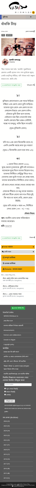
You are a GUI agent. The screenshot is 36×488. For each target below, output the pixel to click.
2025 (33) (7, 426)
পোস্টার (8, 395)
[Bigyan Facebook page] (20, 12)
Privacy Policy (26, 484)
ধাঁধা (3, 35)
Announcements (9, 330)
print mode (29, 31)
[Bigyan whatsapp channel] (18, 12)
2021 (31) (7, 445)
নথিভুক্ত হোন (9, 401)
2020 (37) (7, 450)
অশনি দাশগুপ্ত (14, 60)
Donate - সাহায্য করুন (13, 269)
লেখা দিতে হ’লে (8, 321)
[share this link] (30, 12)
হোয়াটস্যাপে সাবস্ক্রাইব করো (12, 85)
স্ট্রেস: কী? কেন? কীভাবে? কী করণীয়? (15, 361)
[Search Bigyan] (33, 12)
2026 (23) (7, 421)
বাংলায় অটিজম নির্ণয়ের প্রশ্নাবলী (13, 326)
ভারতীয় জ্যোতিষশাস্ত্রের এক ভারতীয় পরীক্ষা (16, 374)
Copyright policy (9, 345)
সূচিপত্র (5, 17)
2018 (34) (7, 459)
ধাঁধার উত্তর (29, 213)
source (8, 226)
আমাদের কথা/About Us (11, 316)
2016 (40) (7, 469)
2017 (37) (7, 464)
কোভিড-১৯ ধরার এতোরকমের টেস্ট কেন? (16, 357)
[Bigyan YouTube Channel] (23, 12)
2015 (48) (7, 473)
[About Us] (15, 12)
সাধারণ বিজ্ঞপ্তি (10, 392)
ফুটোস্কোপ (9, 35)
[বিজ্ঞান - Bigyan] (18, 6)
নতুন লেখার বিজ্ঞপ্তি (12, 389)
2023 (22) (7, 436)
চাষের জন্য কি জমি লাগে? (11, 352)
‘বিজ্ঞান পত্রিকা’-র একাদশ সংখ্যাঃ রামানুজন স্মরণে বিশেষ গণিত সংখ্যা (16, 367)
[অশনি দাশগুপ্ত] (5, 62)
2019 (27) (7, 454)
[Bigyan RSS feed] (26, 12)
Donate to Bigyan (9, 340)
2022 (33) (7, 440)
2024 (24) (7, 431)
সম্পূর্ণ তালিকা (9, 257)
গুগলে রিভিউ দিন (18, 308)
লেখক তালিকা (9, 263)
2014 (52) (7, 478)
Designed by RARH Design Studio (9, 485)
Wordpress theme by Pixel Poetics (26, 485)
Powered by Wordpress (18, 486)
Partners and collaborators (12, 335)
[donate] (28, 12)
